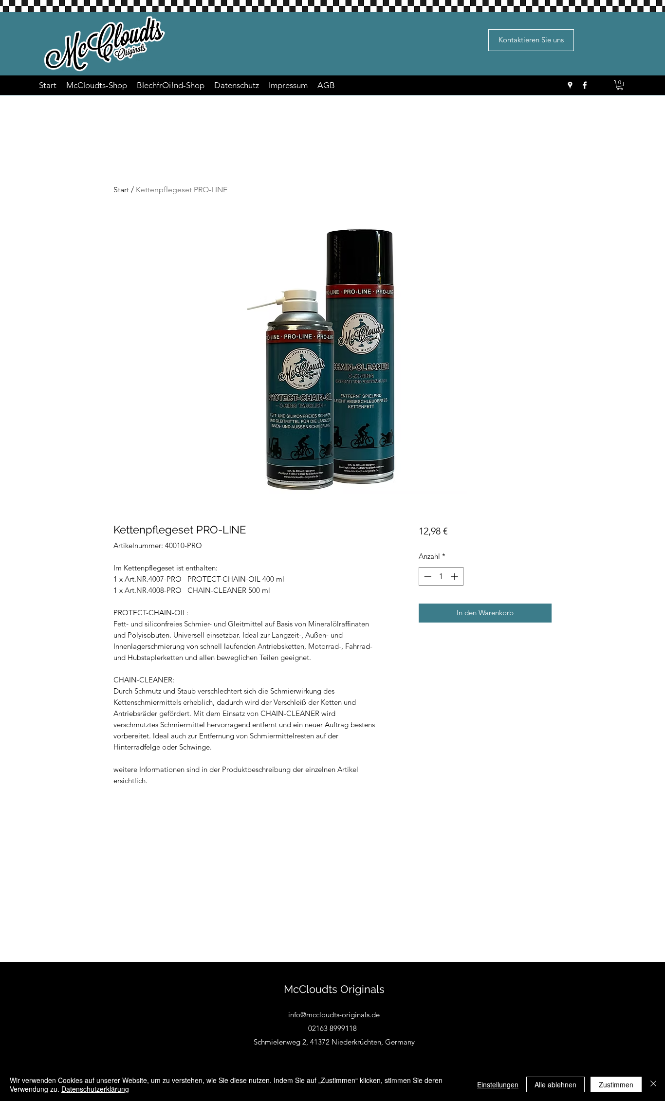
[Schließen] (653, 1084)
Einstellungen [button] (497, 1084)
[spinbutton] (441, 577)
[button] (620, 85)
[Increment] (455, 577)
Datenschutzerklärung (95, 1089)
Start (121, 189)
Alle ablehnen (555, 1084)
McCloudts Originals (334, 989)
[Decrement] (426, 577)
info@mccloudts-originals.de (334, 1014)
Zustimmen (616, 1084)
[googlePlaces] (570, 85)
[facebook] (585, 85)
